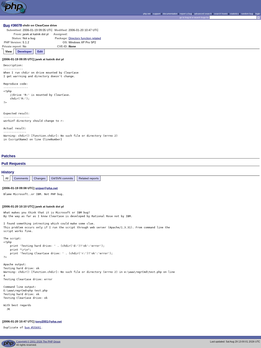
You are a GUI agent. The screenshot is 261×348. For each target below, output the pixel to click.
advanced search (203, 13)
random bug (247, 13)
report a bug (186, 13)
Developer (25, 51)
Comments (21, 178)
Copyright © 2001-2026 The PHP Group (38, 341)
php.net (146, 13)
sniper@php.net (46, 188)
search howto (221, 13)
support (156, 13)
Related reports (89, 178)
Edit (40, 51)
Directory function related (85, 38)
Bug (6, 25)
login (257, 13)
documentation (170, 13)
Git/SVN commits (62, 178)
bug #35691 (33, 327)
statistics (234, 13)
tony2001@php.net (48, 321)
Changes (39, 178)
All (6, 178)
